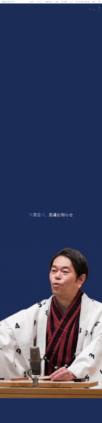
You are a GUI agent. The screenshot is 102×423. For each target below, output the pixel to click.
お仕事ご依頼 (94, 9)
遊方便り (92, 9)
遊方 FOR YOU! (8, 1)
